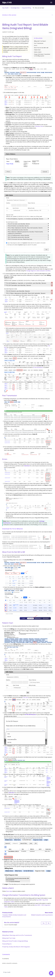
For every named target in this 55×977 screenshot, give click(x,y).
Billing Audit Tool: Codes (8, 938)
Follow (50, 32)
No (48, 923)
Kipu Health (5, 8)
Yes (43, 923)
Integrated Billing (26, 8)
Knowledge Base (15, 8)
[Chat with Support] (51, 973)
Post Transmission (38, 43)
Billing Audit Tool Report (40, 41)
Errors (35, 45)
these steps (9, 891)
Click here (25, 697)
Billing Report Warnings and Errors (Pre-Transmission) (17, 935)
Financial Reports (7, 944)
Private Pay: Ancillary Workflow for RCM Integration (16, 947)
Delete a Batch (37, 52)
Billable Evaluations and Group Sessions (42, 915)
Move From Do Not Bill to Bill (41, 47)
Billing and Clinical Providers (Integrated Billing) (15, 941)
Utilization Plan (39, 126)
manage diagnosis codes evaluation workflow (38, 270)
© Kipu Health (6, 972)
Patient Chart (37, 50)
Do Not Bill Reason (38, 367)
